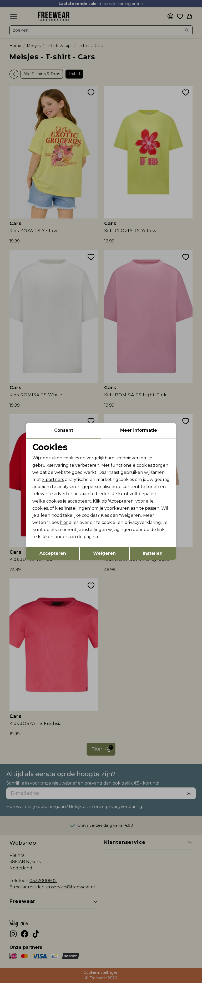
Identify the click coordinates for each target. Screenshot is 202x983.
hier (64, 522)
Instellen (153, 553)
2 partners (53, 479)
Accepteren (52, 553)
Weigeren (104, 553)
